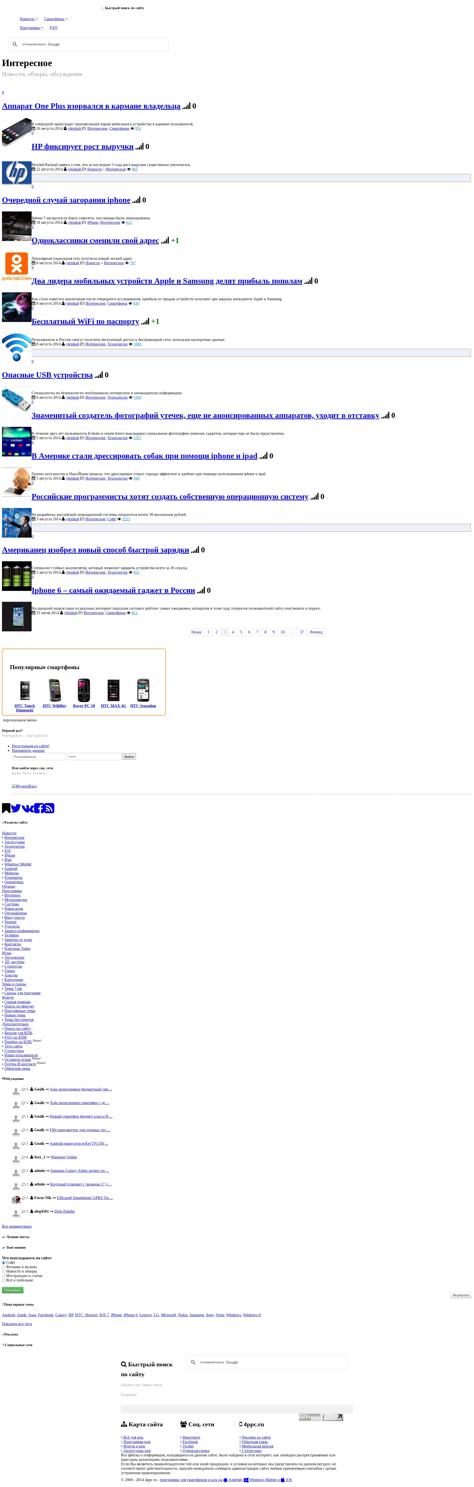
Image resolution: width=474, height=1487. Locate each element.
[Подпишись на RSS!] (49, 811)
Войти (129, 756)
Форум (8, 997)
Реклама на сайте (256, 1437)
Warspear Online (64, 1157)
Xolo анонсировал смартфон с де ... (79, 1103)
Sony (210, 1315)
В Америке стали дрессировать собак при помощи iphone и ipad (144, 456)
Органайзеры (15, 913)
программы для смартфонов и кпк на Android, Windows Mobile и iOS (226, 1480)
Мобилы (11, 873)
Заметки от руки (18, 940)
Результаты (461, 1295)
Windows (233, 1315)
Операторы (13, 882)
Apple (21, 1315)
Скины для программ (22, 993)
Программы (12, 891)
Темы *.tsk (13, 988)
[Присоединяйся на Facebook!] (39, 811)
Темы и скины (14, 984)
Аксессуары (14, 842)
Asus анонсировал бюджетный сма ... (81, 1089)
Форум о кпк (133, 1446)
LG (156, 1315)
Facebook (45, 1315)
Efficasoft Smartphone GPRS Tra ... (85, 1198)
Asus (32, 1315)
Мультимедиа (15, 900)
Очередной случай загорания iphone (66, 200)
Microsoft (168, 1315)
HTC (79, 1315)
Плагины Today (17, 948)
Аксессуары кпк (136, 1451)
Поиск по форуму (19, 1006)
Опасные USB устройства (47, 375)
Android (10, 868)
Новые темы (14, 1015)
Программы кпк (136, 1442)
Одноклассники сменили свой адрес (95, 240)
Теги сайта (13, 1046)
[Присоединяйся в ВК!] (27, 811)
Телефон (11, 935)
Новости (94, 169)
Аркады (11, 975)
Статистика (14, 1051)
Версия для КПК (18, 1033)
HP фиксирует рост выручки (83, 146)
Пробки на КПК (18, 1042)
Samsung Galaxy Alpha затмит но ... (79, 1170)
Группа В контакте (20, 1064)
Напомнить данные (28, 750)
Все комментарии (17, 1226)
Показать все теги (17, 1324)
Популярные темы (19, 1011)
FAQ (54, 27)
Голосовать (13, 1290)
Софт (111, 519)
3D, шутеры (14, 962)
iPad (7, 860)
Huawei (91, 1315)
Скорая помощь (17, 1002)
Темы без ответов (19, 1019)
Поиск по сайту (17, 1028)
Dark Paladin (64, 1211)
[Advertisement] (250, 177)
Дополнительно (15, 1024)
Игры (6, 953)
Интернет (12, 895)
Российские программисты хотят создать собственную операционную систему (170, 496)
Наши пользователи (21, 1055)
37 (302, 632)
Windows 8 (252, 1315)
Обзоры (8, 886)
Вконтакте (191, 1437)
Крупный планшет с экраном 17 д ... (81, 1184)
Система (11, 904)
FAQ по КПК (15, 1037)
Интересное (97, 128)
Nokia (183, 1315)
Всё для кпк (132, 1437)
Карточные (13, 980)
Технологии (117, 344)
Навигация (13, 908)
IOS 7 (104, 1315)
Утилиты (12, 926)
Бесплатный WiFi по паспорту (85, 321)
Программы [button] (30, 28)
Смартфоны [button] (54, 19)
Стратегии (13, 966)
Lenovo (145, 1315)
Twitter (188, 1446)
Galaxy (60, 1315)
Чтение (10, 922)
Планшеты (13, 877)
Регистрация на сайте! (30, 746)
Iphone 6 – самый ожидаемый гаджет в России (113, 590)
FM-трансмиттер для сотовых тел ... (80, 1130)
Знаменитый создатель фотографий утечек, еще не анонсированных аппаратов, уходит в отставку (205, 415)
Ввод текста (14, 917)
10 (283, 632)
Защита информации (22, 931)
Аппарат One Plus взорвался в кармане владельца (91, 106)
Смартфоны (119, 128)
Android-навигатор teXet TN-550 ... (79, 1143)
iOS (7, 851)
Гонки (9, 971)
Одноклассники (196, 1451)
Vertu (220, 1315)
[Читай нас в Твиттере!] (15, 811)
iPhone (92, 222)
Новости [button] (27, 19)
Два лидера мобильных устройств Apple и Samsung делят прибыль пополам (167, 281)
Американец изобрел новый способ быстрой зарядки (95, 550)
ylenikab (74, 128)
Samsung (197, 1315)
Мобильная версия (257, 1446)
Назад (196, 632)
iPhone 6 (131, 1315)
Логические (14, 957)
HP (70, 1315)
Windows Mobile (17, 864)
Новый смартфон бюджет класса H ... (81, 1116)
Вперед (316, 632)
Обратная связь (17, 1068)
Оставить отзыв (17, 1059)
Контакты (12, 944)
